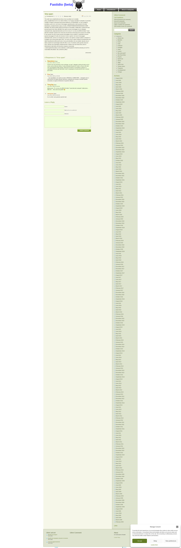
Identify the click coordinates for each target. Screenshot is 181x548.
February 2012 (119, 418)
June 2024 (118, 134)
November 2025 (120, 97)
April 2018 (118, 260)
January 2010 (119, 472)
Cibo (119, 43)
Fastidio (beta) (61, 4)
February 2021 (119, 195)
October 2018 (119, 249)
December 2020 (120, 199)
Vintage (120, 72)
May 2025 (118, 110)
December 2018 (120, 245)
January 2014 (119, 368)
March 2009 (119, 493)
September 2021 (120, 180)
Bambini (120, 40)
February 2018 (119, 262)
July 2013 (118, 381)
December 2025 (120, 95)
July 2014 (118, 355)
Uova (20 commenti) (119, 21)
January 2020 (119, 219)
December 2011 (120, 422)
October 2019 (119, 225)
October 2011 (119, 426)
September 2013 (120, 377)
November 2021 (120, 175)
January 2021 (119, 197)
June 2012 (118, 409)
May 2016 (118, 307)
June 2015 (118, 331)
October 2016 (119, 297)
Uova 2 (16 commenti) (119, 23)
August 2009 (119, 483)
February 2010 (119, 470)
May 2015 (118, 333)
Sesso (119, 60)
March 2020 (119, 214)
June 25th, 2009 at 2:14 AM (53, 62)
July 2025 (118, 106)
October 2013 (119, 374)
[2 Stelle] (56, 16)
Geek (119, 49)
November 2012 (120, 398)
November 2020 (120, 201)
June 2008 (118, 513)
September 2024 (120, 128)
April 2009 (118, 491)
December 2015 (120, 318)
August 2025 (119, 104)
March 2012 (119, 416)
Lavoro (119, 51)
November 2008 (120, 502)
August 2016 (119, 301)
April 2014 (118, 361)
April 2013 (118, 387)
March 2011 (119, 442)
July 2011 (118, 433)
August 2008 (119, 509)
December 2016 (120, 292)
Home (99, 9)
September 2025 (120, 102)
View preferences (170, 541)
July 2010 (118, 459)
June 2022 (118, 165)
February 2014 (119, 366)
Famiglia (120, 47)
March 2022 (119, 171)
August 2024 (119, 130)
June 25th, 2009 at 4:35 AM (53, 75)
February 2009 (119, 496)
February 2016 (119, 314)
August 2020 (119, 208)
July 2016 (118, 303)
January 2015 (119, 342)
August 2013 (119, 379)
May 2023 (118, 158)
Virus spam (49, 14)
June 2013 (118, 383)
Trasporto (120, 68)
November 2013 (120, 372)
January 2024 (119, 145)
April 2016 (118, 310)
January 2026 (119, 93)
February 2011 (119, 444)
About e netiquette (128, 9)
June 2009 (118, 487)
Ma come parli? (122, 53)
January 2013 (119, 394)
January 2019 (119, 242)
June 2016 (118, 305)
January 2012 (119, 420)
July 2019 (118, 232)
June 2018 (118, 255)
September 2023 (120, 152)
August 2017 (119, 275)
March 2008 (119, 519)
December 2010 (120, 448)
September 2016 (120, 299)
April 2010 (118, 465)
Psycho (120, 57)
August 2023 (119, 154)
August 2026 (119, 78)
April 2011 (118, 439)
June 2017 (118, 279)
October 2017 (119, 271)
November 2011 (120, 424)
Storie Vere (120, 64)
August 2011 (119, 431)
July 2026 (118, 80)
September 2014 (120, 351)
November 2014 (120, 346)
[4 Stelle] (60, 16)
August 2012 (119, 405)
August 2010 (119, 457)
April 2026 (118, 87)
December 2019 (120, 221)
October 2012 (119, 400)
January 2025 (119, 119)
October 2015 (119, 322)
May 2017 (118, 281)
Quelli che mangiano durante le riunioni (58, 538)
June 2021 (118, 186)
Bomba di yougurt (52, 534)
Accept (140, 541)
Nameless (51, 61)
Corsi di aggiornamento (54, 541)
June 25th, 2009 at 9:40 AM (53, 95)
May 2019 (118, 234)
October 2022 (119, 160)
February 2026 (119, 91)
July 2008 (118, 511)
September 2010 (120, 455)
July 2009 (118, 485)
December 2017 (120, 266)
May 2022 (118, 167)
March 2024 (119, 141)
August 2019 (119, 229)
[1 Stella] (54, 16)
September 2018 (120, 251)
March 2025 (119, 115)
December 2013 (120, 370)
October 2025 (119, 100)
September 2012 (120, 403)
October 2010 (119, 452)
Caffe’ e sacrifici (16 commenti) (122, 24)
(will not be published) (71, 110)
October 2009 (119, 478)
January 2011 (119, 446)
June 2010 (118, 461)
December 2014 (120, 344)
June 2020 (118, 210)
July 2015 (118, 329)
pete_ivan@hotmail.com (51, 20)
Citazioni (120, 45)
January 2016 (119, 316)
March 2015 (119, 338)
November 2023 (120, 149)
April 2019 (118, 236)
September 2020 (120, 206)
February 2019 (119, 240)
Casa (119, 42)
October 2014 (119, 348)
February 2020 (119, 216)
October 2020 (119, 203)
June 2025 (118, 108)
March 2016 (119, 312)
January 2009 (119, 498)
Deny (155, 541)
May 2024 (118, 136)
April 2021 (118, 190)
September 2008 (120, 506)
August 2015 (119, 327)
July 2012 (118, 407)
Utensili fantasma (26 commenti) (122, 19)
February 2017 (119, 288)
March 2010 (119, 467)
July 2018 (118, 253)
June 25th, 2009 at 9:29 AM (53, 86)
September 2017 (120, 273)
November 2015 (120, 320)
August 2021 (119, 182)
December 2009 (120, 474)
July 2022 (118, 162)
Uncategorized (49, 16)
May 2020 (118, 212)
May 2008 (118, 515)
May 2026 (118, 84)
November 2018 (120, 247)
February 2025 (119, 117)
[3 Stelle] (58, 16)
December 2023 (120, 147)
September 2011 (120, 429)
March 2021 (119, 193)
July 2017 (118, 277)
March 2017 (119, 286)
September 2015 (120, 325)
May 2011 (118, 437)
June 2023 (118, 156)
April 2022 (118, 169)
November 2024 (120, 123)
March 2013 (119, 390)
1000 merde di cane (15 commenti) (123, 26)
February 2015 (119, 340)
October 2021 (119, 177)
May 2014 (118, 359)
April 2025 (118, 113)
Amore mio (120, 38)
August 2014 (119, 353)
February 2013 (119, 392)
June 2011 (118, 435)
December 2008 (120, 500)
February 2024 (119, 143)
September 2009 (120, 480)
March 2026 (119, 89)
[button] (177, 527)
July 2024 (118, 132)
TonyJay (50, 85)
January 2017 (119, 290)
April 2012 (118, 413)
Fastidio (56, 547)
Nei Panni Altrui (122, 55)
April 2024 (118, 139)
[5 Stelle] (62, 16)
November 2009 (120, 476)
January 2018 (119, 264)
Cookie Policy (154, 544)
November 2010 (120, 450)
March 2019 (119, 238)
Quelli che (120, 58)
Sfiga (119, 62)
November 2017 (120, 268)
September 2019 (120, 227)
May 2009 (118, 489)
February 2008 (119, 522)
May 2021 (118, 188)
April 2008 (118, 517)
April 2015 (118, 335)
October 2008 (119, 504)
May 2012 (118, 411)
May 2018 (118, 258)
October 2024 (119, 126)
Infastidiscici (111, 9)
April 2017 (118, 284)
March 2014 (119, 364)
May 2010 (118, 463)
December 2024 (120, 121)
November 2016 (120, 294)
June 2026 (118, 82)
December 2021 (120, 173)
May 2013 (118, 385)
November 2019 (120, 223)
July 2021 (118, 184)
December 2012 (120, 396)
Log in (125, 547)
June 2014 (118, 357)
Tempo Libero (121, 66)
